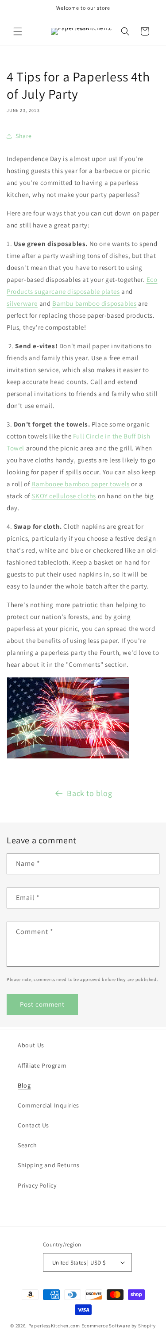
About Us (31, 1045)
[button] (17, 31)
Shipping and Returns (49, 1165)
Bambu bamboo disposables (94, 303)
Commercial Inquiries (48, 1105)
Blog (24, 1085)
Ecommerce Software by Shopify (118, 1326)
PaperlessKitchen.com (54, 1326)
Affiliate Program (42, 1065)
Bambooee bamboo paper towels (80, 484)
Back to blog (89, 793)
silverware (22, 303)
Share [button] (23, 136)
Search (27, 1145)
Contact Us (33, 1125)
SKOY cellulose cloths (63, 496)
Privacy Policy (37, 1185)
